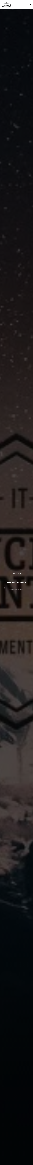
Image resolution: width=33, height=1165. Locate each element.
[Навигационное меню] (30, 4)
